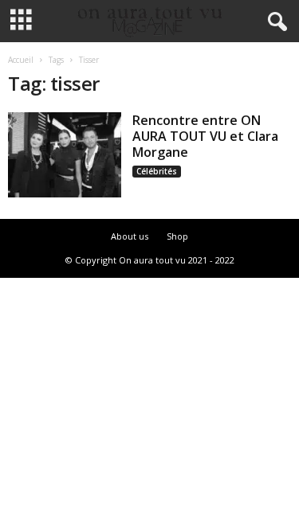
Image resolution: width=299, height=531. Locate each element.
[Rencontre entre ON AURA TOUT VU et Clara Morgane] (64, 154)
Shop (177, 236)
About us (129, 236)
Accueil (20, 59)
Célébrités (156, 171)
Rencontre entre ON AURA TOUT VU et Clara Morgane (205, 136)
